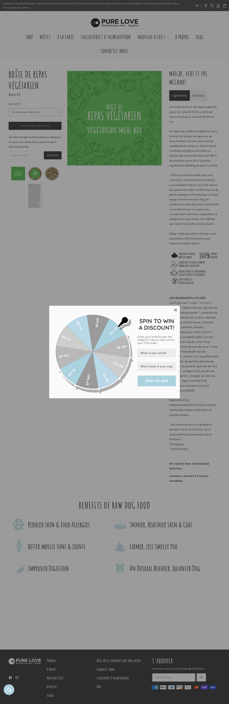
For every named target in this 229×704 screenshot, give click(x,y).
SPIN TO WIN (157, 381)
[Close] (175, 310)
